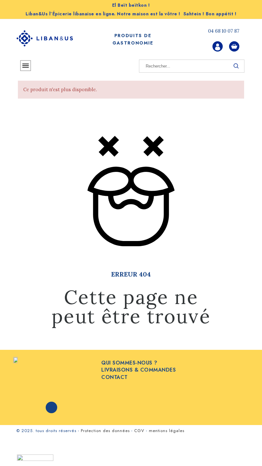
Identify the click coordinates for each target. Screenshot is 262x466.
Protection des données (105, 431)
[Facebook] (51, 407)
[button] (246, 450)
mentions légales (166, 431)
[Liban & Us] (44, 39)
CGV (139, 431)
